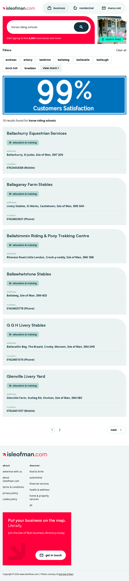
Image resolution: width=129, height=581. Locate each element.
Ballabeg (63, 60)
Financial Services (39, 483)
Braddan (30, 68)
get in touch (54, 555)
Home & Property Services (39, 497)
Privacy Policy (10, 493)
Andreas (11, 60)
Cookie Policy (10, 499)
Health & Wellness (40, 489)
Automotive (36, 477)
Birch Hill (11, 68)
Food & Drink (37, 471)
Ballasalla (83, 60)
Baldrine (45, 60)
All (31, 505)
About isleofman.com (11, 479)
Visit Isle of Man (65, 574)
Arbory (28, 60)
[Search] (81, 27)
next (114, 430)
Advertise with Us (12, 471)
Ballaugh (103, 60)
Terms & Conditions (13, 487)
